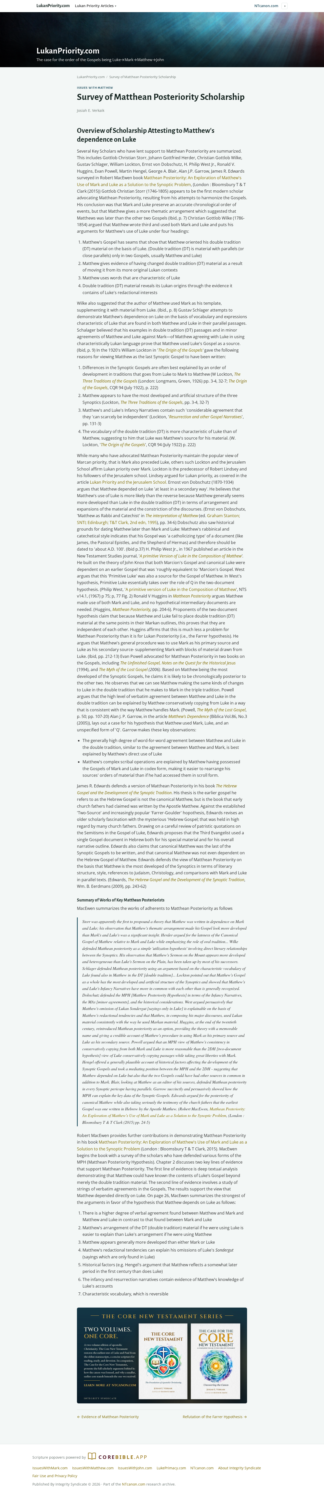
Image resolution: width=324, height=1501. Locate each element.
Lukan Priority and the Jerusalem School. (128, 482)
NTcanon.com (266, 5)
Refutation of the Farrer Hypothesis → (215, 1416)
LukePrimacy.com (171, 1468)
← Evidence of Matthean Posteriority (108, 1416)
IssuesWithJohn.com (135, 1468)
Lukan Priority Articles (94, 5)
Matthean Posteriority (131, 609)
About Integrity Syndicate (239, 1468)
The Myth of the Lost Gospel (123, 669)
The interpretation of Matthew (172, 515)
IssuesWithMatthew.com (93, 1468)
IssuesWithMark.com (50, 1468)
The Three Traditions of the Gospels (151, 402)
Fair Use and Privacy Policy (54, 1475)
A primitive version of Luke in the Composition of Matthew (181, 589)
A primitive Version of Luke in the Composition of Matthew (190, 556)
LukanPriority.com (53, 6)
